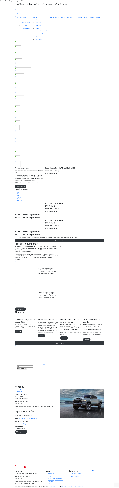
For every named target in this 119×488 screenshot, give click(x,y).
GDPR (43, 364)
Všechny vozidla (20, 186)
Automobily (51, 473)
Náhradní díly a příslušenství (55, 480)
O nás (49, 475)
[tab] (38, 389)
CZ (17, 12)
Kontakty (50, 481)
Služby (49, 476)
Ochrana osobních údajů (77, 475)
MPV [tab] (18, 195)
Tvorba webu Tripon (54, 486)
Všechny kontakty (21, 432)
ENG (18, 14)
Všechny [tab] (19, 192)
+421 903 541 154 (23, 418)
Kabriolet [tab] (19, 200)
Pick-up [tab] (19, 197)
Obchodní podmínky (76, 473)
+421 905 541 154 (32, 418)
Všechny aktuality (59, 343)
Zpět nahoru (95, 471)
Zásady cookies (75, 476)
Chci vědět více (20, 309)
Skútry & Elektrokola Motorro (55, 478)
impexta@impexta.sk (24, 424)
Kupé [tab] (18, 199)
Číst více (18, 331)
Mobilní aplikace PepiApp (67, 486)
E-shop (50, 483)
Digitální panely (79, 486)
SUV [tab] (18, 194)
